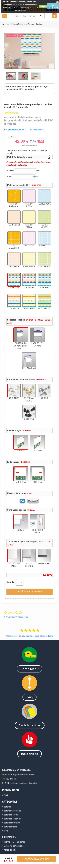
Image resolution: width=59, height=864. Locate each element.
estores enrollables (12, 811)
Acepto (43, 6)
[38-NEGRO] (29, 411)
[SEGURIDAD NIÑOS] (37, 521)
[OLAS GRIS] (14, 279)
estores (7, 807)
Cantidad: (11, 582)
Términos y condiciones (14, 842)
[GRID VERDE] (44, 258)
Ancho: (10, 171)
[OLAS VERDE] (44, 300)
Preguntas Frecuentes (15, 130)
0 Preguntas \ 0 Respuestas (16, 617)
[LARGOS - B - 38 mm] (37, 335)
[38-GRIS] (44, 390)
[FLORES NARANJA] (14, 196)
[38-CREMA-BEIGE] (29, 390)
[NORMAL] (21, 521)
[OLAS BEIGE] (14, 300)
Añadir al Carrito (37, 858)
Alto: (9, 177)
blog (6, 831)
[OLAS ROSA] (29, 279)
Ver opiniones (37, 130)
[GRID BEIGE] (14, 258)
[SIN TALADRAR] (29, 360)
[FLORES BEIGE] (14, 217)
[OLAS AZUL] (44, 279)
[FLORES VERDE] (44, 217)
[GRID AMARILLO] (14, 237)
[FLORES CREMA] (29, 217)
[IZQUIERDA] (21, 474)
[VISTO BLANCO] (29, 555)
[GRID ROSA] (29, 237)
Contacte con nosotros (14, 846)
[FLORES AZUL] (44, 196)
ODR (6, 795)
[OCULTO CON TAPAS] (14, 555)
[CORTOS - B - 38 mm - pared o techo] (21, 335)
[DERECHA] (37, 474)
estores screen (10, 827)
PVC (22, 501)
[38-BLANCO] (14, 390)
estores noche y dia (12, 819)
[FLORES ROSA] (29, 196)
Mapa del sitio (10, 850)
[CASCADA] (37, 442)
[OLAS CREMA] (29, 300)
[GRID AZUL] (44, 237)
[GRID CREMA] (29, 258)
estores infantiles (12, 823)
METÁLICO (33, 501)
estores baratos (11, 815)
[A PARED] (21, 442)
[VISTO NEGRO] (44, 555)
